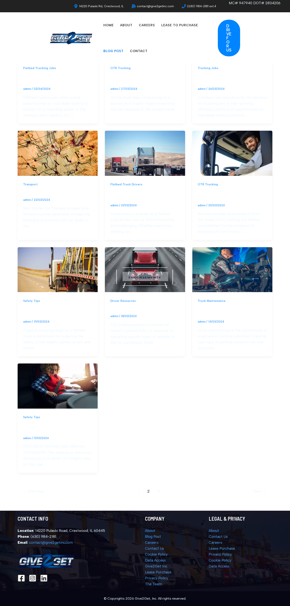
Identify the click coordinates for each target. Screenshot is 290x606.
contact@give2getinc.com (51, 542)
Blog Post (153, 536)
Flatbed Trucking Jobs (39, 68)
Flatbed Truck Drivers (126, 184)
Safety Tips (31, 301)
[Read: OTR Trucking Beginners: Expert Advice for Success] (232, 153)
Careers (152, 542)
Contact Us (154, 548)
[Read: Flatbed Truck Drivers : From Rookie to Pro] (145, 153)
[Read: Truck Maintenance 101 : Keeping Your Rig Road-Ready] (232, 269)
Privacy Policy (156, 578)
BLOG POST (113, 51)
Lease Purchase (158, 572)
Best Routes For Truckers (44, 192)
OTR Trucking (120, 68)
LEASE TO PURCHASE (179, 25)
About (150, 530)
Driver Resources (123, 301)
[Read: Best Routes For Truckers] (58, 153)
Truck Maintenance (211, 301)
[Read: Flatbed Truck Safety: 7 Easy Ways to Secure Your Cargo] (58, 269)
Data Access (155, 560)
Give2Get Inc (156, 566)
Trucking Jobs (208, 68)
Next (260, 491)
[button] (250, 38)
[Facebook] (21, 578)
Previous (33, 491)
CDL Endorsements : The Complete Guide (144, 309)
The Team (153, 584)
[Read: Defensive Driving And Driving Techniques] (58, 386)
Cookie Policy (156, 554)
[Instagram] (32, 578)
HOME (108, 25)
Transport (30, 184)
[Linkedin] (44, 578)
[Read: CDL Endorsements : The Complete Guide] (145, 269)
